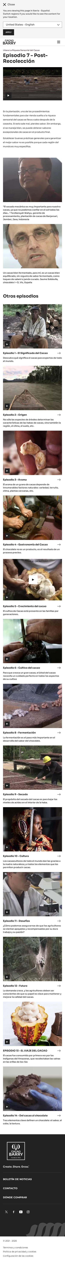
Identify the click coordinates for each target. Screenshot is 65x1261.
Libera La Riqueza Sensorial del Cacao (21, 50)
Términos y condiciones (15, 1247)
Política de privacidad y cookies (19, 1251)
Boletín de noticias (17, 1179)
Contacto (10, 1188)
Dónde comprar (15, 1197)
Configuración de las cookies (18, 1255)
